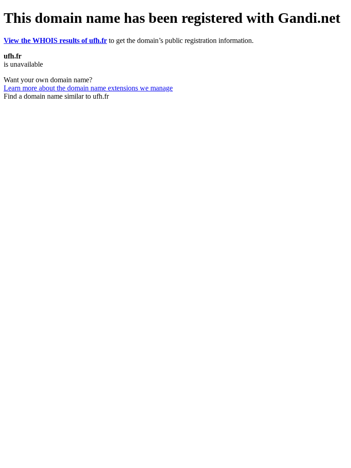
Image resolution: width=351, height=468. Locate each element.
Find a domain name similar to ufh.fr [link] (56, 96)
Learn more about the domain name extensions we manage (88, 88)
